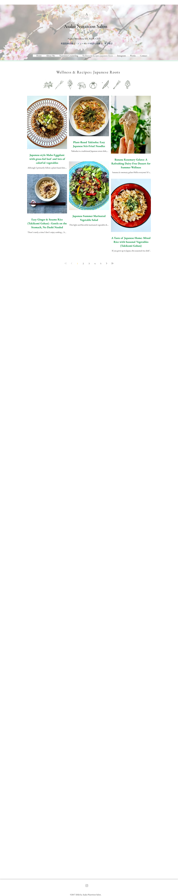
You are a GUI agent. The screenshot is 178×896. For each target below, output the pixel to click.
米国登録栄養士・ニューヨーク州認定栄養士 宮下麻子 (87, 44)
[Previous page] (71, 263)
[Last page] (112, 263)
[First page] (65, 263)
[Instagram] (87, 885)
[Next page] (106, 263)
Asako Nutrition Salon (85, 26)
